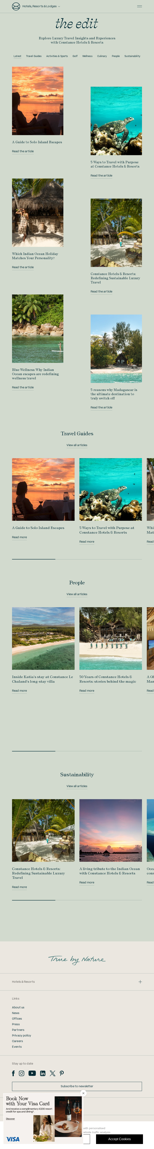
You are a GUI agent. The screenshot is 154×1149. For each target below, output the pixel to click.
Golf (75, 56)
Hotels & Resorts (23, 982)
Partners (18, 1030)
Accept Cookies (119, 1139)
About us (18, 1008)
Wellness (87, 56)
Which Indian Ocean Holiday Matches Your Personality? (35, 256)
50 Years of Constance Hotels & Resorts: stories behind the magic (107, 679)
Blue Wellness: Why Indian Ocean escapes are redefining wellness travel (35, 374)
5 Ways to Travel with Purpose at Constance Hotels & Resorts (115, 164)
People (116, 56)
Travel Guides (34, 56)
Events (17, 1047)
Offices (17, 1019)
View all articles (77, 445)
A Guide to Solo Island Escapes (37, 142)
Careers (17, 1041)
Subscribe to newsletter (77, 1086)
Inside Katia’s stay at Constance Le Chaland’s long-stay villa (42, 679)
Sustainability (132, 56)
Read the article (23, 151)
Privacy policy (21, 1036)
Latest (17, 56)
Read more (19, 537)
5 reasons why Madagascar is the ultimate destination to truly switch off (114, 394)
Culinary (102, 56)
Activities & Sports (57, 56)
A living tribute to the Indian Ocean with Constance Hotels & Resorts (109, 871)
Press (16, 1024)
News (15, 1013)
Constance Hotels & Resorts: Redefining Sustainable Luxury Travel (115, 278)
